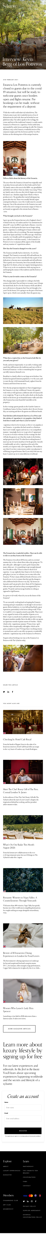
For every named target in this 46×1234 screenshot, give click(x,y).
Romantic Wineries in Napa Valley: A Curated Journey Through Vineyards (20, 899)
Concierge (8, 1213)
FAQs (25, 1181)
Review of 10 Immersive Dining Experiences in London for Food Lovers (21, 954)
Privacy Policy (29, 1206)
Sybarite (10, 5)
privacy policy (24, 1136)
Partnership (28, 1166)
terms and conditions (35, 1136)
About (6, 1166)
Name (6, 1102)
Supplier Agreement (32, 1210)
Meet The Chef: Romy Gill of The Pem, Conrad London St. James (20, 790)
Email (6, 1113)
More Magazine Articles (19, 1029)
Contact (27, 1186)
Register (23, 1131)
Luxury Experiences (11, 1171)
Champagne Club (10, 1200)
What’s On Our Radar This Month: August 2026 (18, 846)
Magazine (7, 1175)
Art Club (7, 1205)
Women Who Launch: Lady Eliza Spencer (18, 1009)
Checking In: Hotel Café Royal (17, 739)
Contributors (29, 1177)
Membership (8, 1209)
